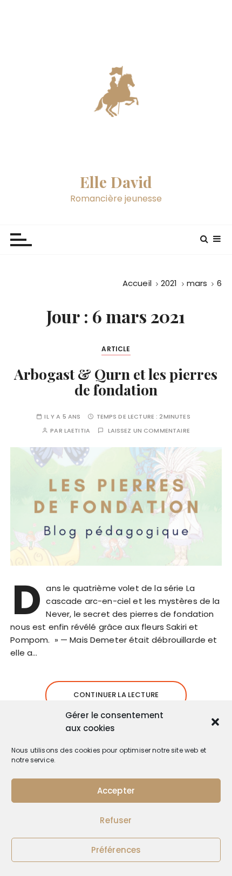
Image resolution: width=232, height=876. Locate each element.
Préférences (116, 850)
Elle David (116, 182)
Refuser (116, 820)
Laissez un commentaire (149, 431)
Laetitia (77, 431)
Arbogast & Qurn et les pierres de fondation (115, 382)
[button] (215, 722)
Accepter (116, 790)
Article (115, 348)
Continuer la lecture (116, 695)
